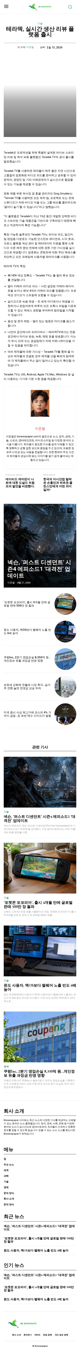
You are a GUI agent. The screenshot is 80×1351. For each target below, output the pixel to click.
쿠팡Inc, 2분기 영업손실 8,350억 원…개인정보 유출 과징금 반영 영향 (27, 659)
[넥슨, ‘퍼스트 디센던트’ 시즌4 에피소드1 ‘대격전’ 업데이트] (40, 546)
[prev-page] (63, 510)
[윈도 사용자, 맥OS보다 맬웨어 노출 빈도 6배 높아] (65, 631)
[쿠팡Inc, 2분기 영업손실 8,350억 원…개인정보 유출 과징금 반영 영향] (65, 659)
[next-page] (70, 510)
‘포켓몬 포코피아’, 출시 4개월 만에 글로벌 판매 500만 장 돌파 (27, 604)
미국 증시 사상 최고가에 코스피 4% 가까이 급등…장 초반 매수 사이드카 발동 (27, 714)
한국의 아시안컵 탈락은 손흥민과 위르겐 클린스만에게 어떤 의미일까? (57, 484)
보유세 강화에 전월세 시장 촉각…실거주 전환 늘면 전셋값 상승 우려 (27, 686)
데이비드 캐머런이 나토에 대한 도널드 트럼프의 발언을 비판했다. (20, 482)
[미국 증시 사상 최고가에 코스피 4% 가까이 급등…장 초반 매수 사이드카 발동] (65, 714)
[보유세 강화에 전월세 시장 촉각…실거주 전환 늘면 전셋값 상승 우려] (65, 687)
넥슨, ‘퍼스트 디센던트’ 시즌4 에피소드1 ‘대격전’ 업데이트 (39, 569)
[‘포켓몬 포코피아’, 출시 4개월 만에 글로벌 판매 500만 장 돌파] (65, 604)
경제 (6, 1066)
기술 (40, 23)
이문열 (30, 47)
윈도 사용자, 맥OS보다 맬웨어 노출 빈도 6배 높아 (40, 987)
